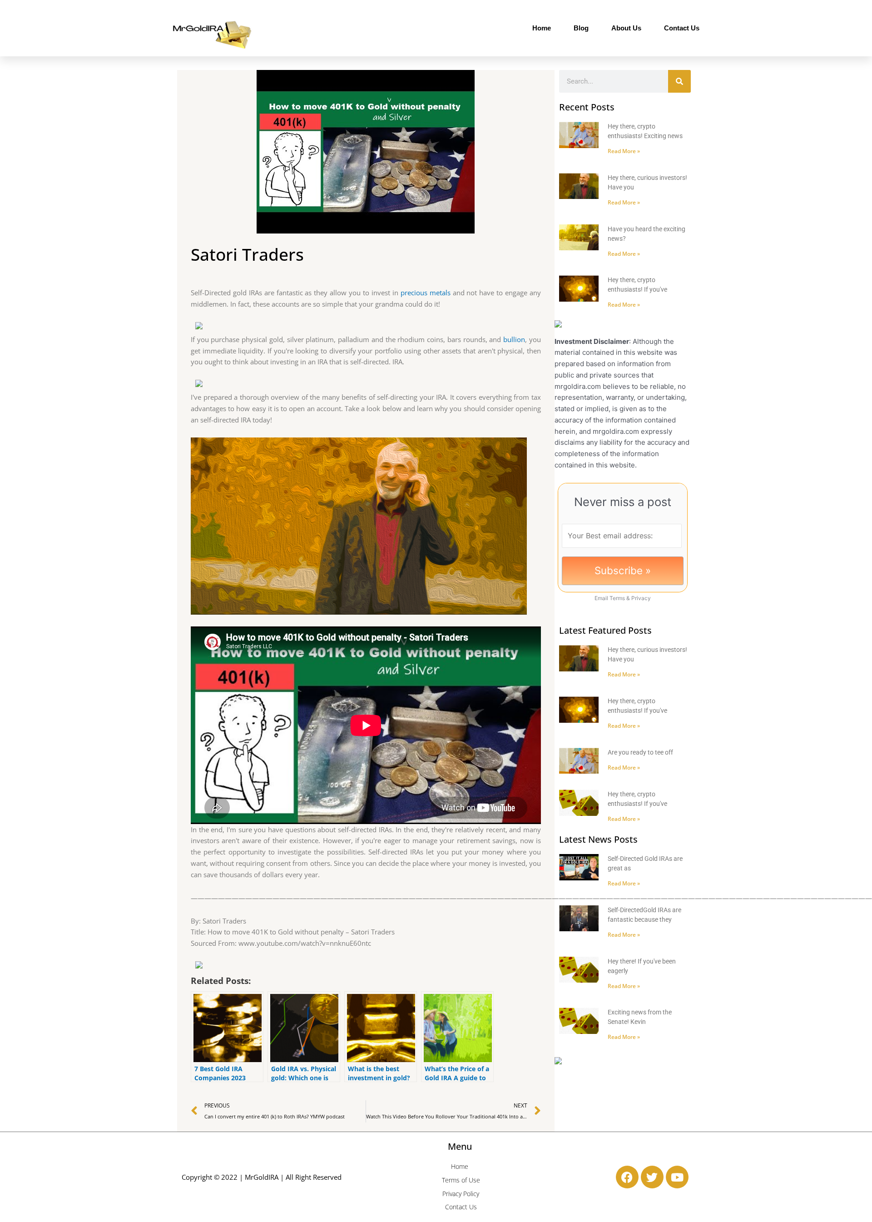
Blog (581, 28)
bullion (514, 339)
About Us (626, 28)
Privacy (641, 598)
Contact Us (681, 28)
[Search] (679, 81)
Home (541, 28)
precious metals (426, 292)
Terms (617, 598)
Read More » (624, 151)
